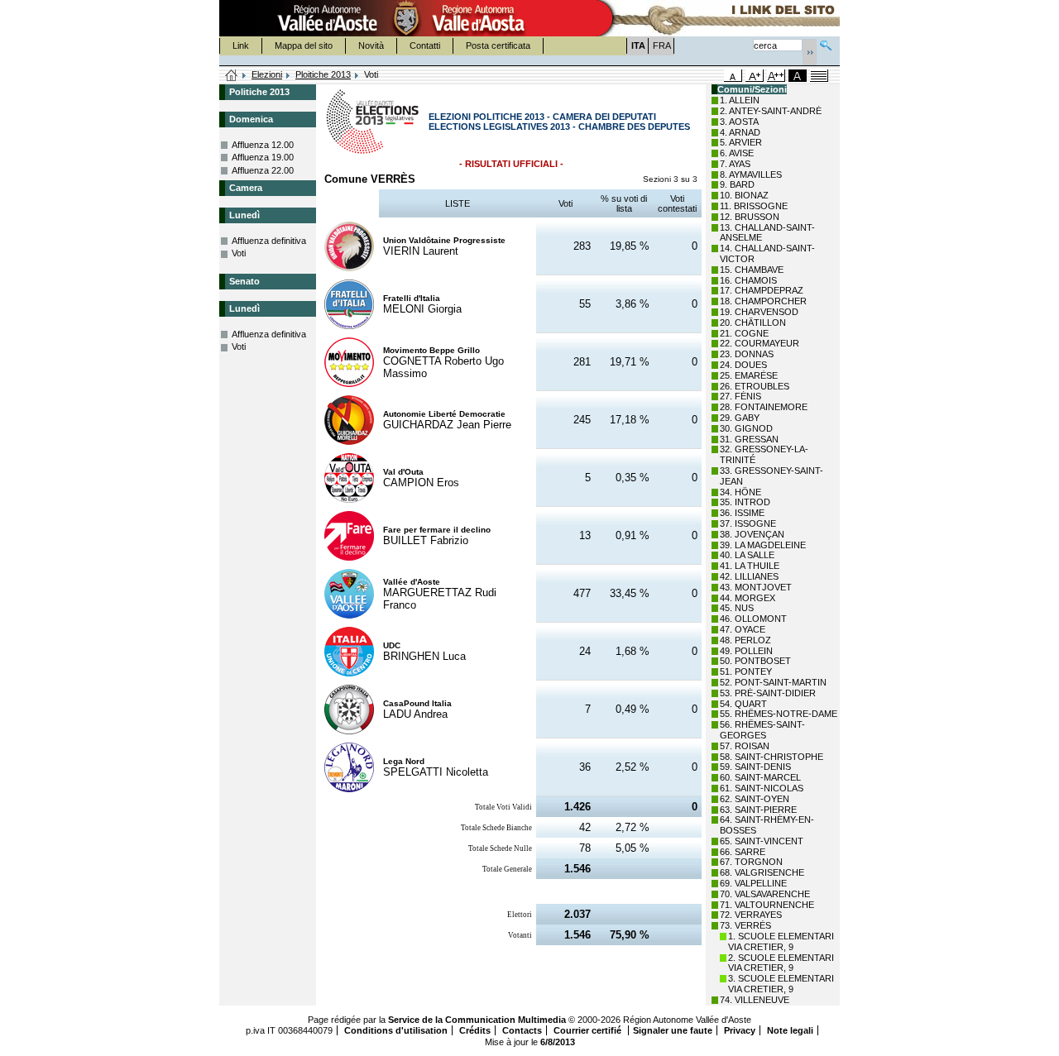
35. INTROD (745, 502)
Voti (239, 253)
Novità (371, 45)
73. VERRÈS (745, 925)
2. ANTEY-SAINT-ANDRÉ (771, 111)
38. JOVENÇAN (752, 534)
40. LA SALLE (747, 555)
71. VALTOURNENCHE (767, 905)
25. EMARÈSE (749, 375)
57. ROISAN (744, 746)
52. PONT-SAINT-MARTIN (773, 682)
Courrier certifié (588, 1030)
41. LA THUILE (749, 566)
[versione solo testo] (819, 75)
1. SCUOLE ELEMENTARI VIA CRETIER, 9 (781, 941)
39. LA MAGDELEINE (763, 545)
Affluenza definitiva (269, 241)
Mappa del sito (304, 45)
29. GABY (740, 418)
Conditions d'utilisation (396, 1030)
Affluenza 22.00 (263, 170)
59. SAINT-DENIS (755, 767)
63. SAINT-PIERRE (758, 810)
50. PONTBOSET (755, 661)
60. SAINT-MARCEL (760, 777)
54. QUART (743, 704)
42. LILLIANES (749, 576)
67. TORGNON (751, 862)
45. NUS (737, 608)
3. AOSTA (739, 122)
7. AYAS (735, 164)
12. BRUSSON (749, 217)
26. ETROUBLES (754, 386)
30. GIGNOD (746, 428)
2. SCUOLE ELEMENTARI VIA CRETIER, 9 (781, 963)
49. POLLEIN (746, 651)
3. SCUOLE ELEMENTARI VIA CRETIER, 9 (781, 983)
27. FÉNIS (740, 396)
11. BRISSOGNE (754, 206)
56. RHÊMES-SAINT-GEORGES (762, 729)
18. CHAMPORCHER (763, 301)
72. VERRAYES (751, 915)
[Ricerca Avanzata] (825, 43)
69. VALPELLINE (753, 883)
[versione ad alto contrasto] (797, 75)
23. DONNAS (747, 354)
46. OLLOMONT (753, 619)
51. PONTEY (746, 671)
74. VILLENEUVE (754, 1000)
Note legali (790, 1030)
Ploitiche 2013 (323, 74)
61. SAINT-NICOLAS (761, 788)
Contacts (522, 1030)
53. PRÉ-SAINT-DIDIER (768, 693)
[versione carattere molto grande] (776, 75)
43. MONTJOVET (756, 587)
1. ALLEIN (740, 100)
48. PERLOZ (745, 640)
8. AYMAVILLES (751, 174)
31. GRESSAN (749, 439)
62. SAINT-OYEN (754, 799)
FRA (662, 45)
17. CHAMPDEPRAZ (761, 290)
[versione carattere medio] (733, 75)
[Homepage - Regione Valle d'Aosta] (406, 18)
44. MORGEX (747, 598)
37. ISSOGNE (748, 523)
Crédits (475, 1030)
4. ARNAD (740, 132)
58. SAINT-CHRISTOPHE (771, 757)
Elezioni (267, 74)
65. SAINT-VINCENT (761, 841)
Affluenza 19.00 (263, 157)
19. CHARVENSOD (759, 312)
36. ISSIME (742, 513)
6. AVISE (737, 153)
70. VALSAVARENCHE (765, 894)
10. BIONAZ (744, 195)
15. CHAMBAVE (751, 270)
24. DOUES (743, 365)
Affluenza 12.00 (263, 145)
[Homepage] (231, 76)
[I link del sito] (716, 18)
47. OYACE (742, 629)
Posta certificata (498, 45)
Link (240, 45)
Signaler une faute (672, 1030)
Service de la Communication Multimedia (477, 1020)
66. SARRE (742, 852)
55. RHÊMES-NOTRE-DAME (778, 714)
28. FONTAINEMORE (763, 407)
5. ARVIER (741, 142)
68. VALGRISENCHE (762, 872)
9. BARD (737, 184)
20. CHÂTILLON (753, 322)
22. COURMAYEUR (759, 343)
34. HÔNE (740, 492)
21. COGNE (744, 333)
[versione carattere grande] (754, 75)
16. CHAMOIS (748, 280)
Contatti (425, 45)
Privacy (739, 1030)
